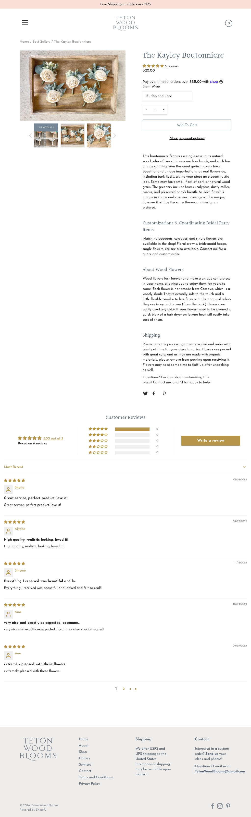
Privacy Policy (89, 784)
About (83, 745)
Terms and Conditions (96, 777)
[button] (154, 66)
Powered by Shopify (33, 809)
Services (85, 765)
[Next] (115, 135)
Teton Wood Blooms (44, 805)
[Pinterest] (164, 393)
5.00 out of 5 (53, 438)
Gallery (84, 758)
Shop (83, 752)
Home (24, 42)
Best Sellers (41, 42)
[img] (14, 481)
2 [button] (124, 689)
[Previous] (30, 135)
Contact (85, 771)
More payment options (187, 138)
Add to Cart (187, 125)
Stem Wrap (151, 86)
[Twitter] (145, 393)
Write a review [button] (211, 441)
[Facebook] (155, 393)
